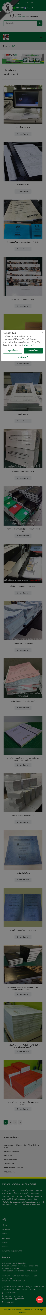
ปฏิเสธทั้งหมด (13, 351)
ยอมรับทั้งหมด (33, 351)
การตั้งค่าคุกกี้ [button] (23, 357)
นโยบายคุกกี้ (29, 345)
